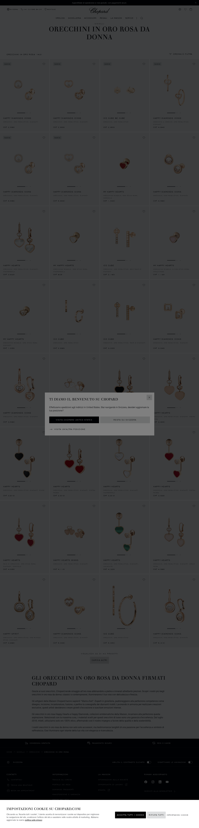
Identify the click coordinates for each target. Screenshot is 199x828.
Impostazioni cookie (177, 815)
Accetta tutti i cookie (130, 815)
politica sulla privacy (33, 820)
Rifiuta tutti (156, 815)
